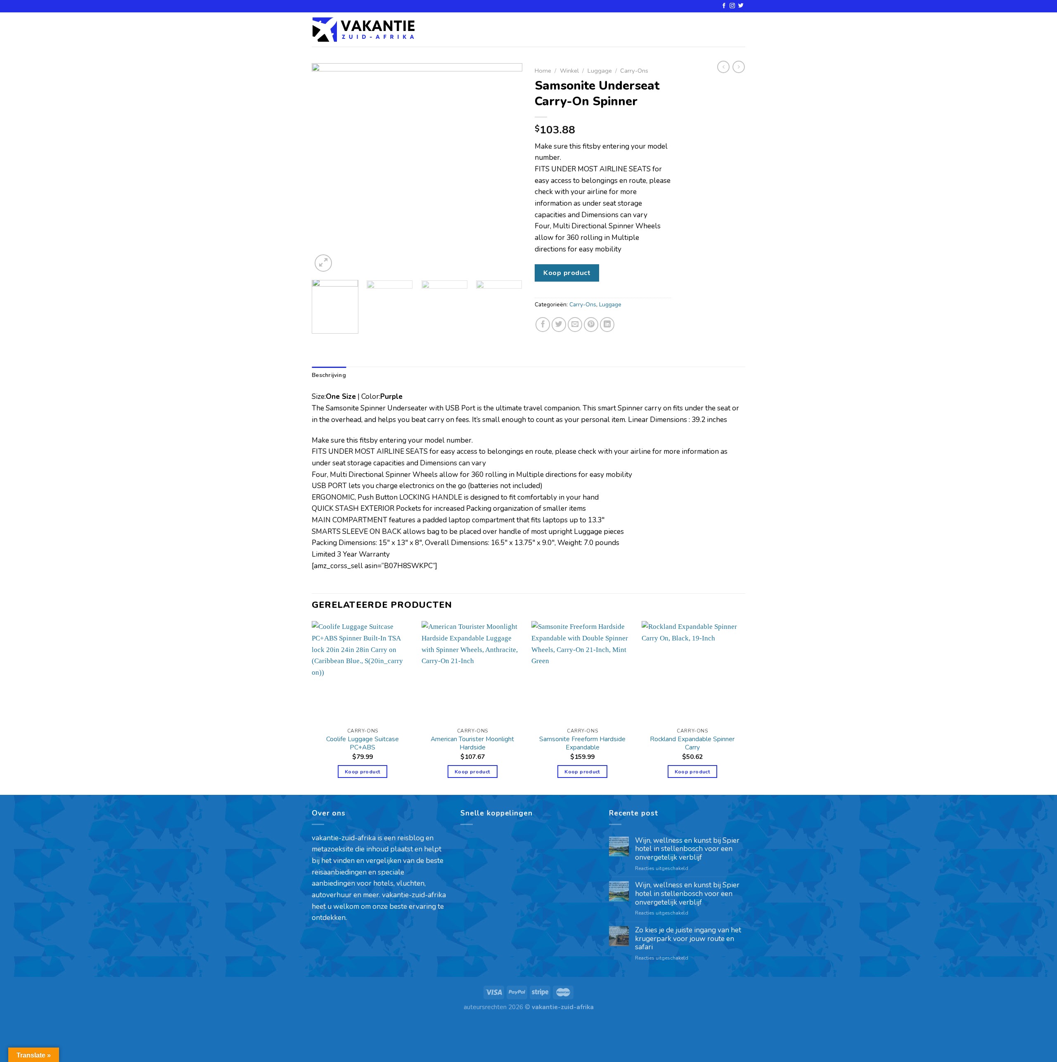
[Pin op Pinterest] (591, 324)
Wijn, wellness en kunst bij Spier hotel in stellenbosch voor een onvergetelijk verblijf (687, 849)
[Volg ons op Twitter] (741, 6)
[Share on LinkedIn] (607, 324)
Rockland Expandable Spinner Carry (692, 743)
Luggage (600, 70)
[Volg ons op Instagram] (732, 6)
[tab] (329, 375)
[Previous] (326, 168)
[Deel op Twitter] (559, 324)
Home (543, 70)
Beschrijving (329, 375)
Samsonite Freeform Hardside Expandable (582, 743)
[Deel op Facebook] (543, 324)
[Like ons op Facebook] (724, 6)
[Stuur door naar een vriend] (575, 324)
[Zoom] (323, 263)
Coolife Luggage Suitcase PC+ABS (362, 743)
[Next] (507, 168)
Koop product (566, 272)
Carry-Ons (634, 70)
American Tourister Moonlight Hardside (472, 743)
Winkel (569, 70)
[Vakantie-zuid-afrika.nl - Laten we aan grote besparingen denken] (363, 29)
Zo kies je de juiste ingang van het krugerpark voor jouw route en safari (688, 939)
